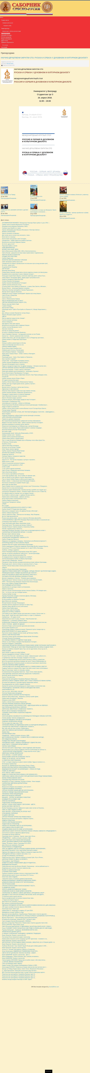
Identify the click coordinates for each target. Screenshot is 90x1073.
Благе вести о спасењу (8, 237)
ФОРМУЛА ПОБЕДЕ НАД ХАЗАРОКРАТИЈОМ (15, 792)
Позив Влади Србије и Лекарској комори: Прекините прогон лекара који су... (24, 629)
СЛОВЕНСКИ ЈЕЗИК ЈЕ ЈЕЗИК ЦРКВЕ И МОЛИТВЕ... (17, 891)
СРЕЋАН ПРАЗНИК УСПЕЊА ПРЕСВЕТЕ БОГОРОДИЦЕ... (19, 367)
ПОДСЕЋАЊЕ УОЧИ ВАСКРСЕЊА (12, 802)
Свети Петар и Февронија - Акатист (12, 560)
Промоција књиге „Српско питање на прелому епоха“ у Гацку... (20, 564)
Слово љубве (6, 466)
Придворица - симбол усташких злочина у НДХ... (16, 735)
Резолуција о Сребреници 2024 (11, 401)
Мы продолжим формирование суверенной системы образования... (21, 420)
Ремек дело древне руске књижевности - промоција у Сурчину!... (20, 371)
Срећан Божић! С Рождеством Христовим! (14, 509)
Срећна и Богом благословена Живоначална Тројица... (18, 382)
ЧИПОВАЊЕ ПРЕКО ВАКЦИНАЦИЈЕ (12, 793)
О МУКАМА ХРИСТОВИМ (9, 871)
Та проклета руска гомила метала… (12, 896)
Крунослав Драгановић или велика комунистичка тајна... (18, 898)
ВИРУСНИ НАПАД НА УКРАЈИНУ (11, 795)
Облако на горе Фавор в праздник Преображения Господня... (20, 641)
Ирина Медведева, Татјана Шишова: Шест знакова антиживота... (20, 956)
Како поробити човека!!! (9, 359)
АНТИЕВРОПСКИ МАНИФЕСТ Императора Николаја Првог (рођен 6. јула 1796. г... (26, 222)
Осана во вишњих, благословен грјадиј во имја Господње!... (19, 399)
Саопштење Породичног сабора (11, 502)
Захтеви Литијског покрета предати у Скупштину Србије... (18, 527)
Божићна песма (6, 443)
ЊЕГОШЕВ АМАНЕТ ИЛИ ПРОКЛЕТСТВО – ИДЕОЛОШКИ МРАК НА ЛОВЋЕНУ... (25, 705)
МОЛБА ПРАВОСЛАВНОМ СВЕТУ (12, 778)
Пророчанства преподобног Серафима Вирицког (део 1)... (19, 977)
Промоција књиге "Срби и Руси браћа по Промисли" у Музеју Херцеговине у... (24, 309)
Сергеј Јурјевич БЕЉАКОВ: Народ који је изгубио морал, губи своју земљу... (24, 960)
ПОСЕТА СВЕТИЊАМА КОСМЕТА (12, 822)
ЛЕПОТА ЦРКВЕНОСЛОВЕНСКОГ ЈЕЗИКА (14, 889)
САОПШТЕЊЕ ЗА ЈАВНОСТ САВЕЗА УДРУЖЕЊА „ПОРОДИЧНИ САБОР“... (23, 892)
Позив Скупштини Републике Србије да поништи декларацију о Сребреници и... (25, 405)
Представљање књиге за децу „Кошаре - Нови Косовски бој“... (20, 618)
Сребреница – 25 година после (11, 617)
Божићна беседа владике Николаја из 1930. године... (17, 979)
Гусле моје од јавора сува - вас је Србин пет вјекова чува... (19, 475)
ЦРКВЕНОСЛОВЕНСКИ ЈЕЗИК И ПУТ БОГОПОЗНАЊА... (18, 882)
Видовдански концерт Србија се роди (13, 912)
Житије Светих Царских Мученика (12, 291)
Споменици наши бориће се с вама (12, 521)
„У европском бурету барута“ (10, 900)
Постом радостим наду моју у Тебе (12, 723)
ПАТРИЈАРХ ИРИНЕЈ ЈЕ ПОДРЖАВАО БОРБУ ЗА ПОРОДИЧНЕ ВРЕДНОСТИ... (25, 725)
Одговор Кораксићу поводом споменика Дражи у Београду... (19, 595)
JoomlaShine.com (54, 986)
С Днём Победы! (7, 306)
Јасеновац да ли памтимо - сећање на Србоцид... (16, 403)
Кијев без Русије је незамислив (11, 254)
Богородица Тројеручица (9, 763)
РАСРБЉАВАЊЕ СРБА (8, 733)
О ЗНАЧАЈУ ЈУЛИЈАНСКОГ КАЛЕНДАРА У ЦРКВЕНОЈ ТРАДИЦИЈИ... (22, 933)
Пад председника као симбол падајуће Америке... (16, 684)
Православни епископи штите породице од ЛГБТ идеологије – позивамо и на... (25, 938)
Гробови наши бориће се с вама (11, 228)
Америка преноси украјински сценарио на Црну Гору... (18, 604)
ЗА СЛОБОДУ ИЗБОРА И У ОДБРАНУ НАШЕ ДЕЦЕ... (17, 640)
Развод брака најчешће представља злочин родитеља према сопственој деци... (25, 272)
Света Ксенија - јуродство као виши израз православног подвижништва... (23, 253)
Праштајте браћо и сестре (9, 245)
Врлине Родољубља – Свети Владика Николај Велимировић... (20, 917)
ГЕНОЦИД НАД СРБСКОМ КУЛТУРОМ (13, 779)
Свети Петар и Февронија (9, 295)
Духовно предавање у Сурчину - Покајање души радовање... (19, 578)
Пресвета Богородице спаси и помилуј (13, 364)
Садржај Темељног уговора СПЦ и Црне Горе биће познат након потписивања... (25, 668)
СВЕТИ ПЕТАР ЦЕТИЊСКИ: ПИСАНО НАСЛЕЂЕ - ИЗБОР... (19, 953)
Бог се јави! (5, 505)
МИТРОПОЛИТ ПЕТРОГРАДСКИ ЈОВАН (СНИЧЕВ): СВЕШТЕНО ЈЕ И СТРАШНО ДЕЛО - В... (28, 942)
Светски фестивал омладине (10, 445)
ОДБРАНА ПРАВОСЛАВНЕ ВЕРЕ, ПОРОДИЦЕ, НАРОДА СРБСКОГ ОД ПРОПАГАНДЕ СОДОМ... (29, 571)
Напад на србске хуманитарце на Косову (14, 343)
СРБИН (4, 504)
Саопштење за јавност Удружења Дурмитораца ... (16, 832)
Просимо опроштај (7, 329)
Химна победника (7, 321)
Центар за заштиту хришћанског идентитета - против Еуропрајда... (21, 553)
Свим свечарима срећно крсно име (12, 261)
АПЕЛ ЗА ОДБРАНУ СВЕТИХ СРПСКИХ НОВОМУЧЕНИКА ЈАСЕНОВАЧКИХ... (24, 848)
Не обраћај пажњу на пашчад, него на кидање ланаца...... (19, 493)
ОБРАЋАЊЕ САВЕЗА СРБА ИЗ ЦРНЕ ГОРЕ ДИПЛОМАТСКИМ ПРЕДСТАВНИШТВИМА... (27, 776)
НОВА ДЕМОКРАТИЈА (8, 247)
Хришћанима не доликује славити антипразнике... (16, 587)
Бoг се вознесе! (6, 385)
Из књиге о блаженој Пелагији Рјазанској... (14, 332)
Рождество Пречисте (8, 454)
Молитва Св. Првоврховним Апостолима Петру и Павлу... (18, 765)
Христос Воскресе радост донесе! (12, 397)
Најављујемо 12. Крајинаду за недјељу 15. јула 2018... (18, 910)
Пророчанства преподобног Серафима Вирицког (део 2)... (19, 976)
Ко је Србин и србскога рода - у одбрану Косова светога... (19, 495)
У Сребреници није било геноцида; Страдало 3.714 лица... (19, 657)
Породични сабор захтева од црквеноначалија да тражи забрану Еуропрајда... (24, 562)
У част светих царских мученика (11, 468)
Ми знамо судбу (6, 431)
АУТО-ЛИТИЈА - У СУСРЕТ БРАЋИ (12, 755)
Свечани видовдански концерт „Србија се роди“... (16, 654)
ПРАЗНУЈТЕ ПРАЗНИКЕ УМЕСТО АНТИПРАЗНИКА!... (17, 825)
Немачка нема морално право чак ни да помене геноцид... (19, 390)
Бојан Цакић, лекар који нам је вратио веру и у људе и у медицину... (22, 615)
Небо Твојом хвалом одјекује (10, 449)
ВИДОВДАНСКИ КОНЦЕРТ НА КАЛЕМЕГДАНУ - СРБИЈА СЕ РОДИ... (21, 769)
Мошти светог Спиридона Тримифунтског (14, 710)
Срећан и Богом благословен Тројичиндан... (15, 569)
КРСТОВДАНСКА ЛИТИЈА (9, 739)
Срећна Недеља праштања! (10, 500)
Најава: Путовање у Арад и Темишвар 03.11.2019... (17, 843)
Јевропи (4, 567)
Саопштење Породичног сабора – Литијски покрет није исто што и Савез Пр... (24, 491)
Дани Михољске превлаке (9, 601)
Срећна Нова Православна (10, 608)
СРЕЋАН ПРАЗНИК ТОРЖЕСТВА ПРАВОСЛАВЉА (16, 816)
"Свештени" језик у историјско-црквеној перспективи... (17, 878)
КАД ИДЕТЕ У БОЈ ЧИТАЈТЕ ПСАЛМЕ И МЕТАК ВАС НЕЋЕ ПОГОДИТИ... (23, 894)
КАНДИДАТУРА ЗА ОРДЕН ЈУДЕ (11, 799)
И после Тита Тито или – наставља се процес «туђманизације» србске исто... (24, 656)
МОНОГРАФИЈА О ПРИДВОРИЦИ (12, 847)
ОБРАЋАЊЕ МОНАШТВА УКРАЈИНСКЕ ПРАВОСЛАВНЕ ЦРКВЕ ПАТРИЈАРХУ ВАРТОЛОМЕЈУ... (29, 645)
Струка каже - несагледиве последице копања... (16, 360)
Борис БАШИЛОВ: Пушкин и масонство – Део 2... (16, 954)
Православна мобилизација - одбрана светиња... (16, 496)
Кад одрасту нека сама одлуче (11, 323)
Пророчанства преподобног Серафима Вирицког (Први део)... (20, 679)
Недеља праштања (7, 588)
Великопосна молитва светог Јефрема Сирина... (16, 325)
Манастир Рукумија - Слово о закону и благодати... (16, 369)
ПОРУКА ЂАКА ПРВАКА (9, 746)
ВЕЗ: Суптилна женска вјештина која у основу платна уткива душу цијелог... (24, 972)
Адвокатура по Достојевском (10, 389)
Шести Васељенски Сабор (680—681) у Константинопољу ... (19, 251)
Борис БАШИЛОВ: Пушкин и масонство (13, 958)
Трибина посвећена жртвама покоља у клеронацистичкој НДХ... (20, 873)
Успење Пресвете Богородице (11, 281)
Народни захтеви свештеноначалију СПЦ (14, 555)
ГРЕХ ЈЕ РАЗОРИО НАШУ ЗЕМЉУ (12, 963)
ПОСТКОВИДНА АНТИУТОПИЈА (11, 585)
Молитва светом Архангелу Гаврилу (12, 675)
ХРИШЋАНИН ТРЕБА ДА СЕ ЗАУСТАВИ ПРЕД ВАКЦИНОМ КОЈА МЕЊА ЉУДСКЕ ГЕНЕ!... (28, 647)
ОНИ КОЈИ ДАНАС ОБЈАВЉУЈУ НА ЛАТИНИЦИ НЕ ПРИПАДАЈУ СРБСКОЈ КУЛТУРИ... (27, 716)
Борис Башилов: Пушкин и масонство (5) (14, 940)
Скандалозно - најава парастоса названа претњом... (17, 240)
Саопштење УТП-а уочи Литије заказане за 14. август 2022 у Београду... (23, 548)
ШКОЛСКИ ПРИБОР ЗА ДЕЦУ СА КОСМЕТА (14, 859)
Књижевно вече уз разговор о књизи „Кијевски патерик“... (18, 274)
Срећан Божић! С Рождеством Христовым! (14, 339)
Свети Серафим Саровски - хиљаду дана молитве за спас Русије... (21, 334)
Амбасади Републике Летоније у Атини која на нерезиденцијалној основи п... (24, 530)
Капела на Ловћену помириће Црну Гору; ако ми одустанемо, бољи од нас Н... (25, 649)
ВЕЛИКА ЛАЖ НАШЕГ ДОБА (10, 249)
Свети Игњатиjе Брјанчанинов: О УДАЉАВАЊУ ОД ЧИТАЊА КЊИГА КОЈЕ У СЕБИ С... (27, 926)
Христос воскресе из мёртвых (10, 233)
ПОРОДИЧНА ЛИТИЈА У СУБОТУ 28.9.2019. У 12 (16, 854)
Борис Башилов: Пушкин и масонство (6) (14, 935)
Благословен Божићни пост (10, 627)
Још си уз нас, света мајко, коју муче (12, 691)
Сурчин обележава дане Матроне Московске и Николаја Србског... (21, 230)
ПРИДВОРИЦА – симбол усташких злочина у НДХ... (17, 838)
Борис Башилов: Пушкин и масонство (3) (14, 947)
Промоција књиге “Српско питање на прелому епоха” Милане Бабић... (22, 580)
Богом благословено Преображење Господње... (16, 373)
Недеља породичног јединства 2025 (12, 279)
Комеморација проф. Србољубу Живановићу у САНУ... (18, 433)
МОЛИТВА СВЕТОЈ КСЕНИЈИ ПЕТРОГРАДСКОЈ (16, 694)
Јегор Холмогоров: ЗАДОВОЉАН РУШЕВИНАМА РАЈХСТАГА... (20, 951)
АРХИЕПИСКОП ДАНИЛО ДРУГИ (11, 931)
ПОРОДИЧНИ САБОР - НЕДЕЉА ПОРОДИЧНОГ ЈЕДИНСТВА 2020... (22, 742)
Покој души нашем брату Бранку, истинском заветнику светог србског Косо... (24, 275)
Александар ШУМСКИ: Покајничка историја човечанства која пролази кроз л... (24, 967)
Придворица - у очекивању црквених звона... (15, 620)
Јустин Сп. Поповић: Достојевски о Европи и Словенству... (19, 949)
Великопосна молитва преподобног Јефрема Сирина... (18, 818)
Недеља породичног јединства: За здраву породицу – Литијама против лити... (24, 366)
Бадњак (4, 341)
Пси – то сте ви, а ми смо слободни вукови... (15, 592)
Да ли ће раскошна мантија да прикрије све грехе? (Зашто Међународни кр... (24, 661)
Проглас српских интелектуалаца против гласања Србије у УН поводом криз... (24, 590)
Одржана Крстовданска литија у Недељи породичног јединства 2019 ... (22, 852)
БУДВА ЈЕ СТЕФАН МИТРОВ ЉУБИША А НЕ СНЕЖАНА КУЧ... (20, 774)
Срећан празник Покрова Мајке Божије (13, 451)
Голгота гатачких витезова (9, 320)
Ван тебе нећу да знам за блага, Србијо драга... (16, 728)
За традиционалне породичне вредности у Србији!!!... (17, 557)
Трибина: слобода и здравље (10, 550)
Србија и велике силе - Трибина (11, 435)
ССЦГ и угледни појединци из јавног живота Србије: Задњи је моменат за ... (24, 762)
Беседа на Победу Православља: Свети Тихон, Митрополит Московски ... (23, 968)
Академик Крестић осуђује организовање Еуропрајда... (18, 544)
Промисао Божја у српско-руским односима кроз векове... (18, 626)
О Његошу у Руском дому (9, 442)
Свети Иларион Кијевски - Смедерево (13, 352)
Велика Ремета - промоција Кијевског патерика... (16, 288)
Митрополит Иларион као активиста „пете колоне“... (17, 786)
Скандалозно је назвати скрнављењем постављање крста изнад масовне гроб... (25, 263)
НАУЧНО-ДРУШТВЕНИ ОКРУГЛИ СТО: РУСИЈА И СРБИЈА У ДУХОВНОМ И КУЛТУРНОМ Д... (29, 915)
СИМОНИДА (5, 355)
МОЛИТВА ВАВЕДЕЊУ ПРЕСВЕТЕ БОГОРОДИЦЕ (16, 719)
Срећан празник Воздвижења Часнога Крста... (15, 362)
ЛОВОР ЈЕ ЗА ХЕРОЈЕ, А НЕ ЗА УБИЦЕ (13, 758)
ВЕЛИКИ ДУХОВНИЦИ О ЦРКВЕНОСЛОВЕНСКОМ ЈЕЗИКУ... (19, 880)
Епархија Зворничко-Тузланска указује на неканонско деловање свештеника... (24, 663)
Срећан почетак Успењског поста (11, 284)
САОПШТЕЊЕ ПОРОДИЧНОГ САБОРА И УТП (15, 537)
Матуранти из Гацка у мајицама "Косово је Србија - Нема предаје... (21, 781)
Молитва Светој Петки (8, 270)
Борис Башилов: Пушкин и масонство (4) (14, 944)
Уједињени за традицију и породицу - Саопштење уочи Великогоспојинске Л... (24, 541)
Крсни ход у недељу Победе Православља (14, 583)
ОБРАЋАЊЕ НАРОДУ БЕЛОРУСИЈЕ (12, 753)
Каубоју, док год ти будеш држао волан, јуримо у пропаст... (19, 383)
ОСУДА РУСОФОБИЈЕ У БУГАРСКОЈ (12, 855)
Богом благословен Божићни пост (12, 348)
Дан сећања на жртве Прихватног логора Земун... (16, 313)
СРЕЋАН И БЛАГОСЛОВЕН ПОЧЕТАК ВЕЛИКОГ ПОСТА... (19, 885)
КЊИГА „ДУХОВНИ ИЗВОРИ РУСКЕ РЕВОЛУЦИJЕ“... (17, 841)
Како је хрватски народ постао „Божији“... (14, 318)
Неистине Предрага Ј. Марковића (12, 643)
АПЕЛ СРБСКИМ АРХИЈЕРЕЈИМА (12, 417)
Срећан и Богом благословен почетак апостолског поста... (19, 565)
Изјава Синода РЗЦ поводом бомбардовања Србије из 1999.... (20, 965)
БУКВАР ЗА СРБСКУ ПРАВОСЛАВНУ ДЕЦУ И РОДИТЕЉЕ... (19, 862)
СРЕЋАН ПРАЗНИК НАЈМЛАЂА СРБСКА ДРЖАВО (16, 703)
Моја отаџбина (6, 413)
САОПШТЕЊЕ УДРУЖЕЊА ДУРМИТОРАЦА (14, 783)
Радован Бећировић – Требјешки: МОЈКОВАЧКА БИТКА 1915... (20, 930)
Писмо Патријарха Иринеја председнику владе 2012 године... (20, 551)
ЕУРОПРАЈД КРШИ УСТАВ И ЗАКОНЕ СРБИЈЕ (15, 542)
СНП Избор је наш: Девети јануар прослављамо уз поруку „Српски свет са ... (24, 613)
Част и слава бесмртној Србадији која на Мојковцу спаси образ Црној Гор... (24, 440)
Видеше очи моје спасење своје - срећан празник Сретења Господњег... (23, 422)
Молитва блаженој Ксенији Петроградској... (14, 429)
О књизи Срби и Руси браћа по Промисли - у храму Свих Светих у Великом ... (24, 286)
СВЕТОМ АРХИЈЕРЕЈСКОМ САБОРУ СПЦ (14, 302)
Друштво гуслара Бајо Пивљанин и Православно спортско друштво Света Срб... (25, 923)
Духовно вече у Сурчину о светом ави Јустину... (16, 387)
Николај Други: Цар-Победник (10, 861)
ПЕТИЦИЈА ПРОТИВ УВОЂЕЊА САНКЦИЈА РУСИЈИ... (18, 576)
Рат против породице (8, 458)
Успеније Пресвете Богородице (11, 638)
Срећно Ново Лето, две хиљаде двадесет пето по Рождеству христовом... (23, 337)
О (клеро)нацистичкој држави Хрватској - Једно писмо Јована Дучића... (22, 671)
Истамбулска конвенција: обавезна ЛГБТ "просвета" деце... (19, 919)
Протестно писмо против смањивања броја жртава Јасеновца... (20, 636)
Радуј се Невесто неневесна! (10, 406)
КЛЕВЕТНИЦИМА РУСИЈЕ (9, 597)
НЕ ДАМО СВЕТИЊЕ (8, 815)
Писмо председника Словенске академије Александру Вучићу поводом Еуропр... (25, 546)
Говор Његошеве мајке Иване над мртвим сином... (16, 523)
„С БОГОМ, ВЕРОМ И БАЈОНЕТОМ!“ (12, 961)
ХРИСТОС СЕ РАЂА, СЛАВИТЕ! (11, 611)
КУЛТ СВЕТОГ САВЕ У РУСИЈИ (11, 772)
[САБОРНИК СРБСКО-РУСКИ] (26, 8)
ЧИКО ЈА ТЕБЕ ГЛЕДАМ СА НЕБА (12, 809)
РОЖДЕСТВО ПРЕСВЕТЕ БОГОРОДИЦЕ (14, 740)
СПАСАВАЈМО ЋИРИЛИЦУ (10, 813)
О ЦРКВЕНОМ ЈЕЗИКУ (8, 887)
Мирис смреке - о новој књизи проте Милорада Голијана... (19, 481)
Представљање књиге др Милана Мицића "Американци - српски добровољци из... (26, 866)
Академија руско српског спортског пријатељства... (16, 868)
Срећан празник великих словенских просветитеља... (17, 392)
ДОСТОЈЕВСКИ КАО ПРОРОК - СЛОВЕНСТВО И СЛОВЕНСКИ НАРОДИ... (23, 737)
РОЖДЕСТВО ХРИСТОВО (9, 256)
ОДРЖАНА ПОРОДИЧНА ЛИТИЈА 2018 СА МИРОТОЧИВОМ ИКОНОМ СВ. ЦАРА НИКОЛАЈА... (29, 905)
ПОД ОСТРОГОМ (7, 785)
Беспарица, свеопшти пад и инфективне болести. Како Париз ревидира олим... (25, 374)
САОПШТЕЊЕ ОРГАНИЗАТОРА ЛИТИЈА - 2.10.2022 (17, 532)
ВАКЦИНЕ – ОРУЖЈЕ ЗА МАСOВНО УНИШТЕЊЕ (16, 797)
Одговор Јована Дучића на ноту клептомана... (15, 606)
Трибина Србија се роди (9, 594)
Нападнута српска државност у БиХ (12, 465)
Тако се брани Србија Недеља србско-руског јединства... (18, 479)
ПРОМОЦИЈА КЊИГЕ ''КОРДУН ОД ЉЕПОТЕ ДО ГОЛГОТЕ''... (20, 572)
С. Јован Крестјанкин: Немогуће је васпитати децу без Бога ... (20, 970)
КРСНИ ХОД (5, 714)
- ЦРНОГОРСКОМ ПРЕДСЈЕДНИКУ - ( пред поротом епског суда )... (21, 751)
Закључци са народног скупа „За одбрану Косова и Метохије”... (20, 511)
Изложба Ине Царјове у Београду (11, 452)
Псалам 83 (5, 376)
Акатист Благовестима (8, 677)
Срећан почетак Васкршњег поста (12, 327)
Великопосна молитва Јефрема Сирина (13, 242)
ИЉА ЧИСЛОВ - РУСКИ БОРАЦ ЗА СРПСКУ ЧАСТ (16, 811)
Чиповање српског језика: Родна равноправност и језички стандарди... (22, 428)
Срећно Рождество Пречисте (10, 539)
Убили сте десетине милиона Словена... (13, 463)
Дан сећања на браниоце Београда (12, 903)
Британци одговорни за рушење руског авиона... (16, 424)
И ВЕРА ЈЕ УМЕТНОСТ (8, 770)
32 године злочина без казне (10, 380)
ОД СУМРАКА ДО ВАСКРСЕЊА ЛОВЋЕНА (14, 707)
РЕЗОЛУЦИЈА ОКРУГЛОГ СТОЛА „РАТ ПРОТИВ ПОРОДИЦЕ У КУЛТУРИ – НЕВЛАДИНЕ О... (28, 412)
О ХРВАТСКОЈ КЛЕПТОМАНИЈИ (11, 760)
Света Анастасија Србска (9, 472)
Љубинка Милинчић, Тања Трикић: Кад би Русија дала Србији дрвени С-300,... (25, 946)
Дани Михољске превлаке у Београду (13, 845)
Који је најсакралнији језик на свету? (12, 300)
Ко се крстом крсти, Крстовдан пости (12, 535)
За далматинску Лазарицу (9, 267)
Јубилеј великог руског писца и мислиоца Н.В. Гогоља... (18, 875)
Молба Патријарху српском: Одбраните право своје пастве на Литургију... (23, 808)
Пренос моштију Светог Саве (10, 304)
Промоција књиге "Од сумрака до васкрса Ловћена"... (17, 525)
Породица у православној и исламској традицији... (16, 394)
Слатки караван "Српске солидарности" (13, 717)
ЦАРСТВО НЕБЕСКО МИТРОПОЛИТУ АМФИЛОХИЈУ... (18, 730)
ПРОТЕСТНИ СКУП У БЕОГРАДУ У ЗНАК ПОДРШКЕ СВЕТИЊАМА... (22, 748)
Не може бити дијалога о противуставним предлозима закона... (20, 682)
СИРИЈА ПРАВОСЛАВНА (9, 346)
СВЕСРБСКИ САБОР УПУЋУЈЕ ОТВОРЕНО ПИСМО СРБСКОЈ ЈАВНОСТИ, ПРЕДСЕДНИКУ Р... (29, 831)
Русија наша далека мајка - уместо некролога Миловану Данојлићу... (22, 518)
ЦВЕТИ (4, 316)
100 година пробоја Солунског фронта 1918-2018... (17, 907)
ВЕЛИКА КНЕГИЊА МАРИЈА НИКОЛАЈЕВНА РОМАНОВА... (19, 767)
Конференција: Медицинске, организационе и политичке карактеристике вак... (24, 622)
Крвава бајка (5, 732)
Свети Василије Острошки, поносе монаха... (15, 396)
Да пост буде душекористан (10, 516)
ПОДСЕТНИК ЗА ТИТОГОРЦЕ (10, 824)
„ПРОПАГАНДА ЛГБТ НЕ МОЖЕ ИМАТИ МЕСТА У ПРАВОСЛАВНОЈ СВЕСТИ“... (25, 666)
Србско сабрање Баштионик (10, 512)
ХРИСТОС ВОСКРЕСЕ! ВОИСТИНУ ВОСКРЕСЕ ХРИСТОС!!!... (20, 574)
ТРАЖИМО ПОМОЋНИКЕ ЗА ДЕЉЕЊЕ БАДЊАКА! (16, 712)
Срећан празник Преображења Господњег (14, 283)
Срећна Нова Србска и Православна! (13, 438)
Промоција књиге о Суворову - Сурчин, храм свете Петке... (19, 836)
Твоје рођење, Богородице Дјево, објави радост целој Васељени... (21, 277)
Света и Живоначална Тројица (11, 298)
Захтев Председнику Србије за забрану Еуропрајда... (17, 558)
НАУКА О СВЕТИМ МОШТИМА (11, 634)
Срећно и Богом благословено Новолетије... (15, 702)
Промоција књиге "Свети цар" (10, 908)
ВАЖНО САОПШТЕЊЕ (8, 231)
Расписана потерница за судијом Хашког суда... (16, 482)
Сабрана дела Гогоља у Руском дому (13, 350)
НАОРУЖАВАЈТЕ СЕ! (8, 689)
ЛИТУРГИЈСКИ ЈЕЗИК (8, 884)
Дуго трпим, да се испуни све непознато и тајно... (16, 235)
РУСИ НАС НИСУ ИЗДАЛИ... (10, 877)
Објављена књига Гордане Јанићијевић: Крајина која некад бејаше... (22, 293)
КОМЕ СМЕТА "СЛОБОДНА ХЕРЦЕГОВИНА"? (15, 744)
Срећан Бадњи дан (7, 258)
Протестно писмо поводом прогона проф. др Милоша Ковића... (20, 633)
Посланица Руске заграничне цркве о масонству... (16, 937)
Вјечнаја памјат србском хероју (11, 534)
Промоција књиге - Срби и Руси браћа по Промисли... (17, 357)
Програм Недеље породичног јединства (13, 456)
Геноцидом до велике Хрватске (11, 834)
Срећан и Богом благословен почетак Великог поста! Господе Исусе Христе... (24, 408)
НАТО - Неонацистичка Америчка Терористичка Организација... (20, 581)
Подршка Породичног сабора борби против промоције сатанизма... (21, 415)
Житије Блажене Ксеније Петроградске (13, 603)
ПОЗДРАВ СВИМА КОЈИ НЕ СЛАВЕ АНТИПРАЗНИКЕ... (17, 829)
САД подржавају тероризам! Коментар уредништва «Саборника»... (21, 673)
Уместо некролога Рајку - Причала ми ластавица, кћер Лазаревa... (21, 514)
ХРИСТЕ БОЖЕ (6, 650)
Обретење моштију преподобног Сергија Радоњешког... (18, 290)
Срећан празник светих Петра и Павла (13, 378)
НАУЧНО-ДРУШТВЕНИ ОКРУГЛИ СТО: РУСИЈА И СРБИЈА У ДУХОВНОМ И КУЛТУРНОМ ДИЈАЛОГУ (44, 58)
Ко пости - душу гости (8, 265)
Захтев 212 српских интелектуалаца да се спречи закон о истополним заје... (24, 686)
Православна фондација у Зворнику (12, 698)
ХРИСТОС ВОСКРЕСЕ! (8, 801)
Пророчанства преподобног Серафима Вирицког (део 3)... (19, 974)
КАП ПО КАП (5, 268)
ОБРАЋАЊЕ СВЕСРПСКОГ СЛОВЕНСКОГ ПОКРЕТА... (18, 709)
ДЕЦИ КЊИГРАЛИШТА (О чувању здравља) (14, 631)
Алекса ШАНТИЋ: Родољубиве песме (13, 924)
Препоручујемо (10, 63)
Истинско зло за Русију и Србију (11, 447)
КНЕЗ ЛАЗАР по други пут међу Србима (13, 652)
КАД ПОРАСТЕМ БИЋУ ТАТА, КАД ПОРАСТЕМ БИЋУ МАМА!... (20, 850)
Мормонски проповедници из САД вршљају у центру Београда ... (21, 426)
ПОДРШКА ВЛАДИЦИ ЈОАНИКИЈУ (12, 788)
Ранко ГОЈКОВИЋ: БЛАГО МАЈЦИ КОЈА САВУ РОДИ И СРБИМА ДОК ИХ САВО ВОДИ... (27, 928)
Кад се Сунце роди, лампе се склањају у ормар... (16, 670)
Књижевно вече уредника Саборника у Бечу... (15, 226)
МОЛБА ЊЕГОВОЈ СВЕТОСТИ (11, 806)
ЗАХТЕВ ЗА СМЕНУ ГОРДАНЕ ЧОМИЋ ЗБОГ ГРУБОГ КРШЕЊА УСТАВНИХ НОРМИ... (27, 680)
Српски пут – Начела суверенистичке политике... (16, 336)
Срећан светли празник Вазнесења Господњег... (16, 224)
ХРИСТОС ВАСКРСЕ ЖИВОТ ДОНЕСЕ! (13, 664)
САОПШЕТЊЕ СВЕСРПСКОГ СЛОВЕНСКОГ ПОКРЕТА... (18, 726)
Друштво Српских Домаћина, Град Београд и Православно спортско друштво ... (25, 914)
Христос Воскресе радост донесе (11, 314)
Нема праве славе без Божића (11, 610)
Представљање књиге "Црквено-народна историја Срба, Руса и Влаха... (23, 857)
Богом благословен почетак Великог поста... (15, 498)
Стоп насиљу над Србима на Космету (13, 473)
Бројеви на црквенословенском (11, 869)
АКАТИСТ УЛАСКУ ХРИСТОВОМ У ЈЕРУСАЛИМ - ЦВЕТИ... (19, 804)
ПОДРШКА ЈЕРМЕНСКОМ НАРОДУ (12, 721)
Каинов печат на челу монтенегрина (12, 488)
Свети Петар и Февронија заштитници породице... (16, 470)
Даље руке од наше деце (9, 484)
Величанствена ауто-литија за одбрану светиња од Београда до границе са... (24, 749)
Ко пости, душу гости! (8, 244)
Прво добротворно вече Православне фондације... (16, 839)
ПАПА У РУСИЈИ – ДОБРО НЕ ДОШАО (13, 624)
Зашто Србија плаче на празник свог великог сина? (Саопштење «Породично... (25, 486)
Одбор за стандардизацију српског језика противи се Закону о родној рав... (23, 659)
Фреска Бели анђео (7, 307)
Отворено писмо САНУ (8, 700)
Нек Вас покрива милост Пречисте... (12, 528)
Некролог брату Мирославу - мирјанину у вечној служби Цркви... (20, 696)
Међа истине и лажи (8, 461)
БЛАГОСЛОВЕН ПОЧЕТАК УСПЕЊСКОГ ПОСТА (16, 756)
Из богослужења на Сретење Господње (13, 599)
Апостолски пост (7, 297)
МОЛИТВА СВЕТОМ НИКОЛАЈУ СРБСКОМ (14, 260)
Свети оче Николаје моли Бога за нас (13, 344)
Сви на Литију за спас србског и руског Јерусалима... (17, 477)
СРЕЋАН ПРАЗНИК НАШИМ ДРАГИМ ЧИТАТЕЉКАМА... (18, 790)
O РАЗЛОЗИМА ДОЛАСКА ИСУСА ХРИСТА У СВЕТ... (17, 507)
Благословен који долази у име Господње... (14, 238)
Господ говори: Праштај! (9, 410)
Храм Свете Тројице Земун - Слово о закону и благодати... (19, 353)
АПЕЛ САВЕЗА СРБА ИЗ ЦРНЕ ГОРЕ (12, 827)
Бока (3, 311)
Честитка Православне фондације (12, 693)
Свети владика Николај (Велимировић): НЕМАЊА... (17, 921)
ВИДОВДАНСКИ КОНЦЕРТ (9, 864)
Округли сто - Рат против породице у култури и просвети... (19, 459)
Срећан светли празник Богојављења (13, 436)
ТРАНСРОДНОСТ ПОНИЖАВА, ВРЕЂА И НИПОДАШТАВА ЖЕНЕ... (21, 687)
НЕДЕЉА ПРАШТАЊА (8, 820)
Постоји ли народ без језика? (10, 330)
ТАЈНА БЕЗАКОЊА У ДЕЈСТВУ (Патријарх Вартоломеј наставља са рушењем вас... (26, 519)
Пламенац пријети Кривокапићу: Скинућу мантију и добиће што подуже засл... (24, 489)
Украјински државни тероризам (11, 419)
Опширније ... (13, 198)
